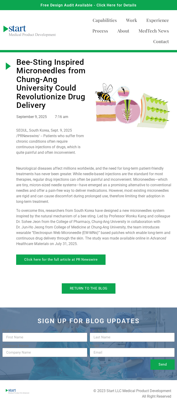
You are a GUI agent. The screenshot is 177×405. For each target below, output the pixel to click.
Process (100, 31)
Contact (161, 41)
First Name (11, 331)
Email (94, 346)
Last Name (98, 331)
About (123, 31)
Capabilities (105, 20)
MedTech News (154, 31)
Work (131, 20)
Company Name (15, 346)
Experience (157, 20)
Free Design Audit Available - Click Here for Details (88, 5)
